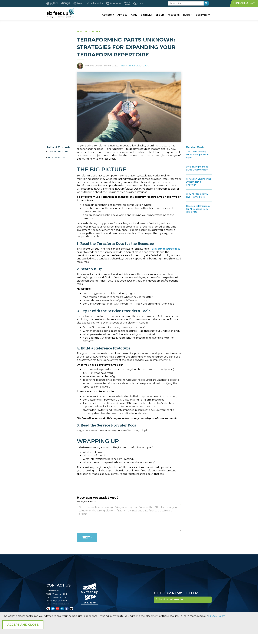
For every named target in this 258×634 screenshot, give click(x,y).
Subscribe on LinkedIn (169, 599)
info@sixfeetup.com (61, 604)
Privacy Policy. (216, 616)
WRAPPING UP (56, 157)
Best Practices (130, 65)
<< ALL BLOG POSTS (88, 31)
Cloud (145, 65)
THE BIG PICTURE (58, 151)
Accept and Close (23, 624)
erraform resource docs (166, 248)
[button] (187, 14)
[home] (60, 13)
